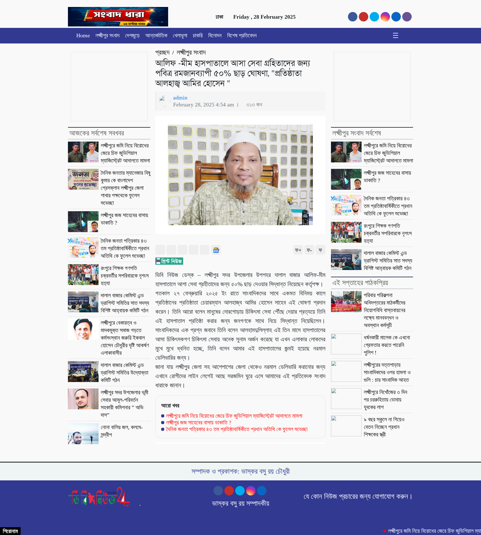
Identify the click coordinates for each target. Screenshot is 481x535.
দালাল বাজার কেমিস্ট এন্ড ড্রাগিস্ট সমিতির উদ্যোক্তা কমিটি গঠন (124, 372)
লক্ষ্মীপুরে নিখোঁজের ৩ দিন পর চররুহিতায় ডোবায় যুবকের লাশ (385, 399)
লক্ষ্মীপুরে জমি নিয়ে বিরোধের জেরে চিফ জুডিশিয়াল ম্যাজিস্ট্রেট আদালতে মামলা (125, 153)
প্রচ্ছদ (162, 52)
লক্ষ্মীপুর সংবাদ (107, 35)
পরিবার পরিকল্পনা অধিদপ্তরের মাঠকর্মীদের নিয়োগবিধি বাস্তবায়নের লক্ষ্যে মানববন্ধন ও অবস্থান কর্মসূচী (384, 310)
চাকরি (198, 35)
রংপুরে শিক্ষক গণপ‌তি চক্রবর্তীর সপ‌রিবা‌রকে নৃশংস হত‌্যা (125, 275)
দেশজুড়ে (132, 35)
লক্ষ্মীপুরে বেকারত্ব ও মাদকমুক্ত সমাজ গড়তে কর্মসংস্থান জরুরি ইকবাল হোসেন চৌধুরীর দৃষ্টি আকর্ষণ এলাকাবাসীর (125, 338)
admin (180, 97)
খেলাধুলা (180, 35)
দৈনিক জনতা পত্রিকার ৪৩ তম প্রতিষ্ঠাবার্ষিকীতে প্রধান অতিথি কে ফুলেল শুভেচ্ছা (125, 248)
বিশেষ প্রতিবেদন (242, 35)
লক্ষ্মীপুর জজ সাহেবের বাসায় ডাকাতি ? (198, 422)
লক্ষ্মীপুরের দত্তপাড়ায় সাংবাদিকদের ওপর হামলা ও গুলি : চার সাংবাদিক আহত (387, 372)
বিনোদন (215, 35)
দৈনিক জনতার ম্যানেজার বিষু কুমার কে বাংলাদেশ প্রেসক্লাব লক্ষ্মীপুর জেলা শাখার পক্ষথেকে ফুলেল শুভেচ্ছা (125, 188)
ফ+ (298, 250)
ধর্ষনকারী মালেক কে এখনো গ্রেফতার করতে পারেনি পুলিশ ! (387, 345)
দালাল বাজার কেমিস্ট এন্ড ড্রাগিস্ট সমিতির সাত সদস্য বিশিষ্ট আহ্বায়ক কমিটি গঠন (125, 302)
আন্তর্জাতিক (156, 35)
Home (83, 35)
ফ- (309, 250)
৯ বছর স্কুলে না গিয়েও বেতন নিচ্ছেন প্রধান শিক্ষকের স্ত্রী (384, 426)
